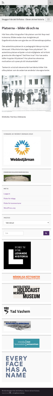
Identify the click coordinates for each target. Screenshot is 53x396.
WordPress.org (9, 208)
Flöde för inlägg (9, 198)
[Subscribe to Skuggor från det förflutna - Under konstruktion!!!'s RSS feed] (3, 2)
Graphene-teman (18, 393)
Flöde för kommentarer (12, 203)
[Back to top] (47, 390)
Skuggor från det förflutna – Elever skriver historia (23, 19)
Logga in (7, 194)
